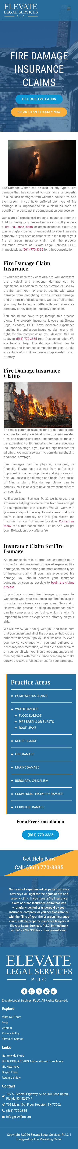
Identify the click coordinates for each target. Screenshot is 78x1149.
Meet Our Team (11, 1017)
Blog (5, 1022)
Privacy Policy (11, 1033)
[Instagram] (31, 991)
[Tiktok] (46, 991)
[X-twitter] (39, 991)
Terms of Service (12, 1039)
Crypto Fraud (10, 1072)
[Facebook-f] (24, 991)
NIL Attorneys (10, 1066)
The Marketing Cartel (48, 1139)
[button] (69, 8)
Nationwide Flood (13, 1055)
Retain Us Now (11, 1077)
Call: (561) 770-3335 (39, 867)
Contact (7, 1028)
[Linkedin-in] (54, 991)
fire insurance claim (19, 227)
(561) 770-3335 (33, 249)
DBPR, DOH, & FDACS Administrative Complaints (32, 1061)
